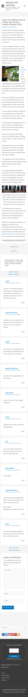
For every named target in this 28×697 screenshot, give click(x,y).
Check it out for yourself (13, 234)
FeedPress (18, 658)
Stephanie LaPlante (11, 312)
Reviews (14, 27)
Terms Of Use (5, 678)
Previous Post (14, 246)
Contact (3, 680)
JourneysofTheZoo (11, 490)
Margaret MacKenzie (11, 368)
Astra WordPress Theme (18, 692)
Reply (23, 302)
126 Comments (6, 27)
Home (3, 673)
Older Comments (14, 272)
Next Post (14, 251)
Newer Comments (14, 274)
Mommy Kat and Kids (12, 3)
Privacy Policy (5, 675)
